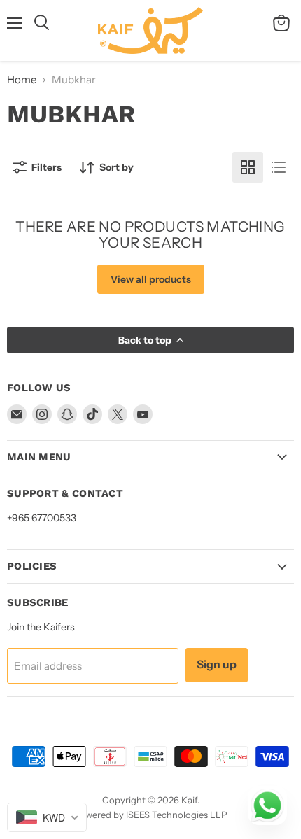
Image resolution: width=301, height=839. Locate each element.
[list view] (278, 167)
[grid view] (247, 167)
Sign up (217, 664)
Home (21, 79)
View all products (151, 279)
